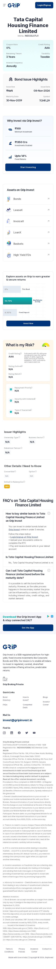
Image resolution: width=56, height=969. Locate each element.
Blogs (45, 697)
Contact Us (47, 949)
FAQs (5, 705)
